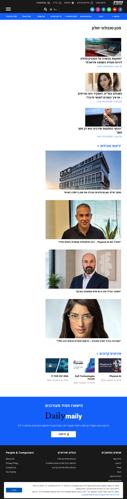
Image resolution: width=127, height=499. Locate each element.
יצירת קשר (117, 458)
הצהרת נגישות (115, 476)
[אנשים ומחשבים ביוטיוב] (114, 9)
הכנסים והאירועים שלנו (66, 458)
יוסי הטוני (118, 66)
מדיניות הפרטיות (114, 480)
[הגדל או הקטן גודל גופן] (55, 9)
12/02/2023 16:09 (105, 66)
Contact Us (11, 467)
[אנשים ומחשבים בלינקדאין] (103, 9)
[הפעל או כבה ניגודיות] (51, 9)
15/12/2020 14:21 (105, 136)
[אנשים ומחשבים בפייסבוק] (120, 9)
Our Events (11, 472)
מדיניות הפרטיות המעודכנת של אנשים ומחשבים (100, 494)
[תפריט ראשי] (8, 9)
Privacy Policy (12, 463)
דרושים (118, 463)
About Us (10, 458)
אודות (119, 467)
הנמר (119, 472)
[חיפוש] (45, 9)
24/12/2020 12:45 (104, 101)
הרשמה (62, 434)
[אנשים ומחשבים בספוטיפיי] (109, 9)
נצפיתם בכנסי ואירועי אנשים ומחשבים (61, 463)
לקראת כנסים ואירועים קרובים (64, 467)
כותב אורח (118, 102)
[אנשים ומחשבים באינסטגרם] (98, 9)
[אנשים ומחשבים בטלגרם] (92, 9)
